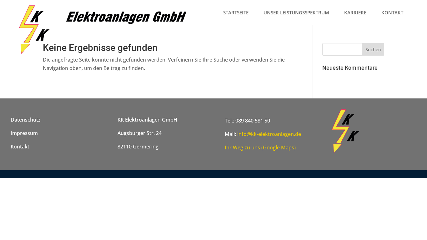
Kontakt (20, 146)
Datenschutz (26, 119)
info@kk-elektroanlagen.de (269, 134)
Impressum (24, 133)
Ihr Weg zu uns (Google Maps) (260, 147)
